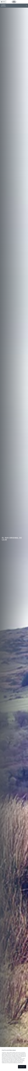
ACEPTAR (22, 1066)
